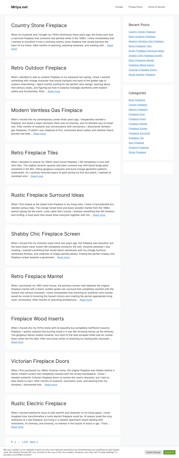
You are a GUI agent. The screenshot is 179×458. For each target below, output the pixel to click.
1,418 (25, 441)
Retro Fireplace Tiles (34, 153)
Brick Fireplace (137, 100)
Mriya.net (19, 7)
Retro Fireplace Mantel (37, 276)
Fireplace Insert (137, 119)
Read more (54, 91)
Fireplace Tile (136, 138)
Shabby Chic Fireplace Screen (45, 234)
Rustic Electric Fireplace (38, 403)
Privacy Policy (136, 7)
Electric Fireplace (138, 109)
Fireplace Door (137, 114)
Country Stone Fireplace (39, 25)
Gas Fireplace (136, 142)
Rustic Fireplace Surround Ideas (47, 195)
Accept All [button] (169, 452)
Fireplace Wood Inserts (37, 318)
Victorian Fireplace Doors (40, 361)
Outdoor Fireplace (139, 147)
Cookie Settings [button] (153, 452)
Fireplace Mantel (138, 123)
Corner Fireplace (138, 104)
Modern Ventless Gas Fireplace (47, 110)
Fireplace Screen (138, 128)
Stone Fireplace (137, 152)
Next (34, 441)
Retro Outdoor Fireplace (38, 68)
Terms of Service (156, 7)
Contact (119, 7)
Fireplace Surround (139, 133)
